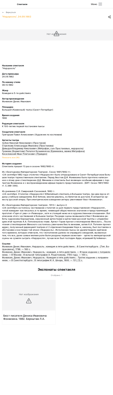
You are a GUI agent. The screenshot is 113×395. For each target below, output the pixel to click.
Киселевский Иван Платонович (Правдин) (24, 154)
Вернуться (10, 12)
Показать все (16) (10, 157)
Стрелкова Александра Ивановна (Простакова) (28, 145)
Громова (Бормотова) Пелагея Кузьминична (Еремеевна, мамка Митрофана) (43, 151)
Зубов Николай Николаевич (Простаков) (24, 143)
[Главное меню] (100, 4)
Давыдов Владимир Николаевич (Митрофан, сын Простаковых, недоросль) (43, 148)
